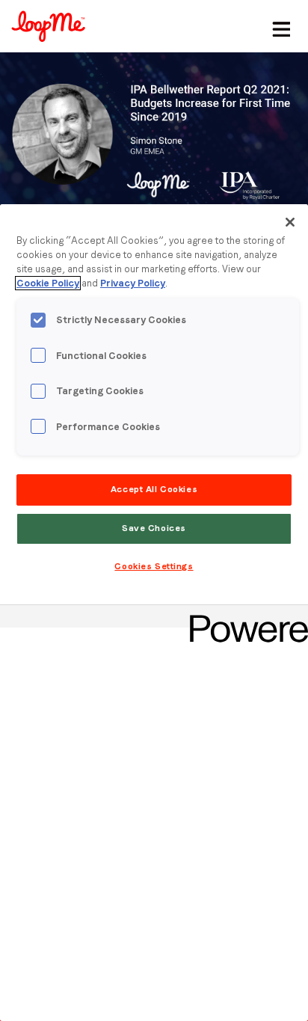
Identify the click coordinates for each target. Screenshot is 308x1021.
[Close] (290, 222)
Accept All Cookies (154, 489)
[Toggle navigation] (279, 26)
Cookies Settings (153, 566)
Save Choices (154, 528)
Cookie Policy (47, 283)
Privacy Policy (132, 283)
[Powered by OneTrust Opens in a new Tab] (244, 618)
